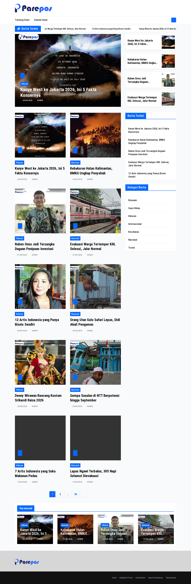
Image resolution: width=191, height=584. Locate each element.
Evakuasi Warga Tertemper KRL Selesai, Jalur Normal (152, 535)
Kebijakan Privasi (126, 578)
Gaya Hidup (134, 208)
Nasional (45, 84)
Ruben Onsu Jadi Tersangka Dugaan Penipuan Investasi (138, 82)
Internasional (135, 224)
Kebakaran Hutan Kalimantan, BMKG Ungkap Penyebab (142, 63)
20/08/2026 (22, 331)
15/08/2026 (22, 482)
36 (75, 494)
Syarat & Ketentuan (155, 578)
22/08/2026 (49, 100)
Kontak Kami (41, 19)
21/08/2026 (22, 255)
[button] (168, 19)
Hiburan (19, 162)
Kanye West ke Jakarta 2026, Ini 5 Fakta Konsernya (140, 44)
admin (61, 100)
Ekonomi (132, 200)
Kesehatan (133, 231)
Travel (131, 247)
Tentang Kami (22, 19)
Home (114, 578)
